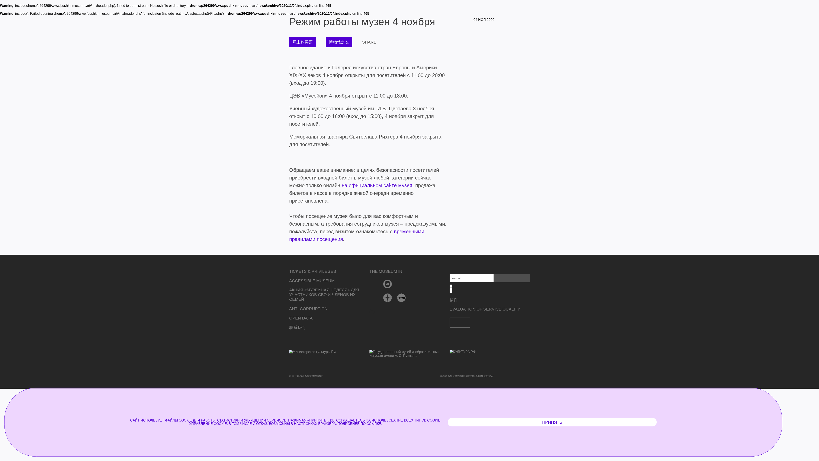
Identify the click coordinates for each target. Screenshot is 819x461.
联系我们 (297, 327)
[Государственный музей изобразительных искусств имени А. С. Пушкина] (409, 354)
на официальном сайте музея (377, 185)
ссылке (373, 424)
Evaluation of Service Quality (485, 309)
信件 (454, 300)
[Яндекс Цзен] (387, 297)
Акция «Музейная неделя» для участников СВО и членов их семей (324, 295)
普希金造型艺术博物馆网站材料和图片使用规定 (467, 376)
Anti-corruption (308, 308)
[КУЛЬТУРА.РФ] (490, 352)
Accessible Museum (312, 281)
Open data (301, 318)
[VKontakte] (387, 284)
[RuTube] (401, 297)
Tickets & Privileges (312, 271)
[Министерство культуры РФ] (329, 355)
